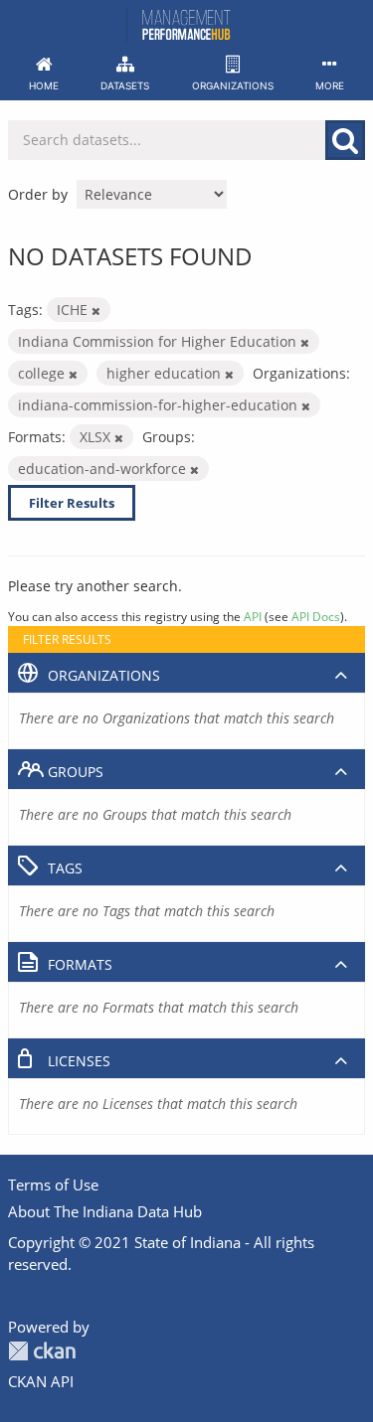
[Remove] (96, 310)
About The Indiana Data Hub (105, 1211)
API (253, 616)
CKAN (42, 1351)
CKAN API (41, 1381)
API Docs (315, 616)
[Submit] (345, 140)
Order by (38, 194)
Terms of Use (53, 1184)
